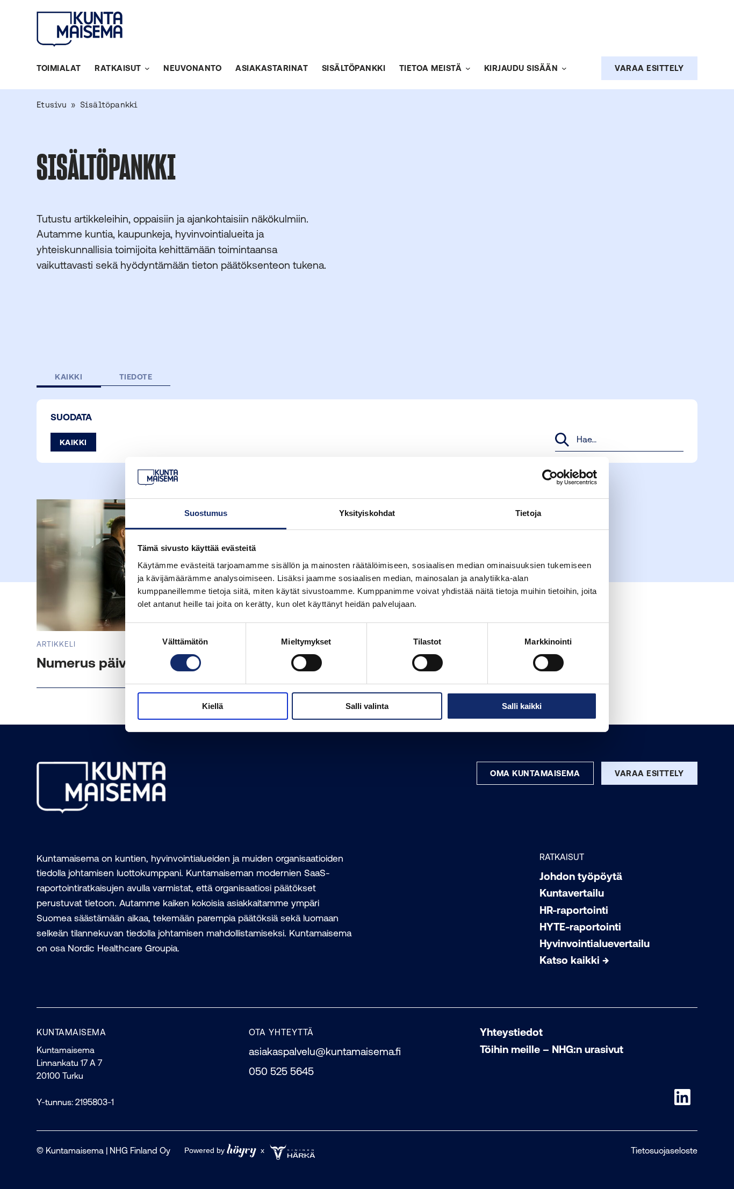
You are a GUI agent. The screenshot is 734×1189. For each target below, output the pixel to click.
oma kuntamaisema (535, 773)
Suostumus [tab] (206, 513)
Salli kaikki (522, 706)
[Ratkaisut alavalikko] (147, 68)
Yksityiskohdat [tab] (367, 513)
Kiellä (212, 706)
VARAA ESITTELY (649, 68)
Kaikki (68, 376)
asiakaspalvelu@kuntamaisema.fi (325, 1051)
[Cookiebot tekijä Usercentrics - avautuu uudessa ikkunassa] (550, 477)
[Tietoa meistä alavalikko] (468, 68)
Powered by (220, 1150)
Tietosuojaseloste (664, 1150)
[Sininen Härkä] (294, 1151)
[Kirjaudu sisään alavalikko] (564, 68)
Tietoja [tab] (528, 513)
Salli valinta (367, 706)
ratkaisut (561, 857)
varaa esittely (649, 773)
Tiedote (136, 376)
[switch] (306, 662)
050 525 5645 (281, 1071)
